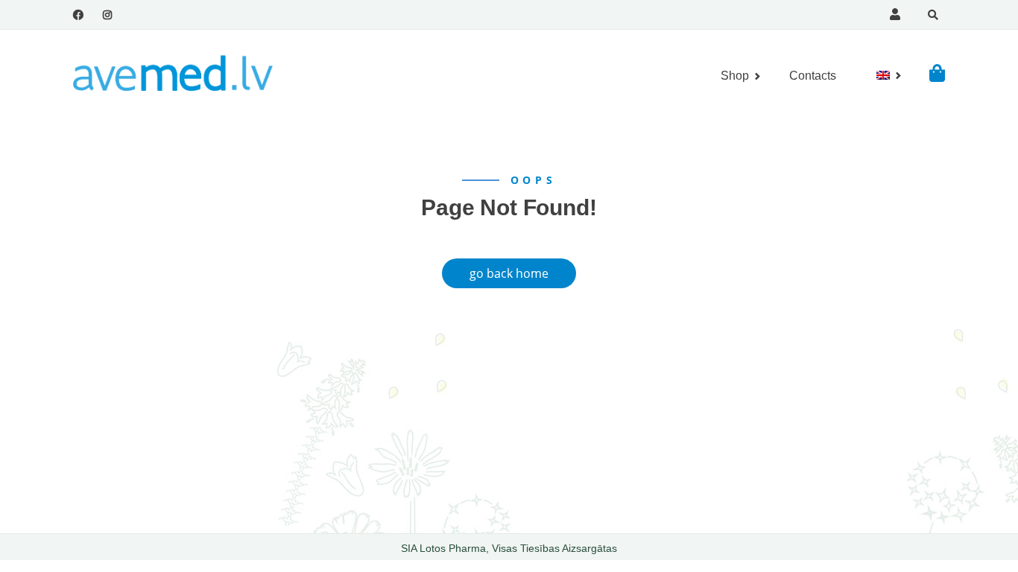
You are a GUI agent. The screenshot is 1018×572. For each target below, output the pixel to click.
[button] (937, 72)
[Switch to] (883, 75)
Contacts (812, 75)
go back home (509, 273)
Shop (735, 75)
